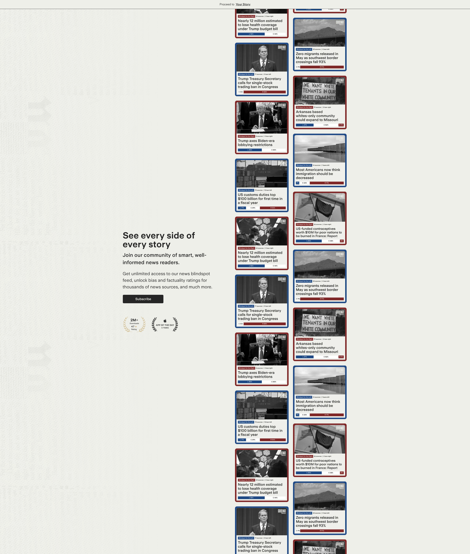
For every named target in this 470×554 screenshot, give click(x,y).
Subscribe (143, 299)
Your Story (243, 4)
